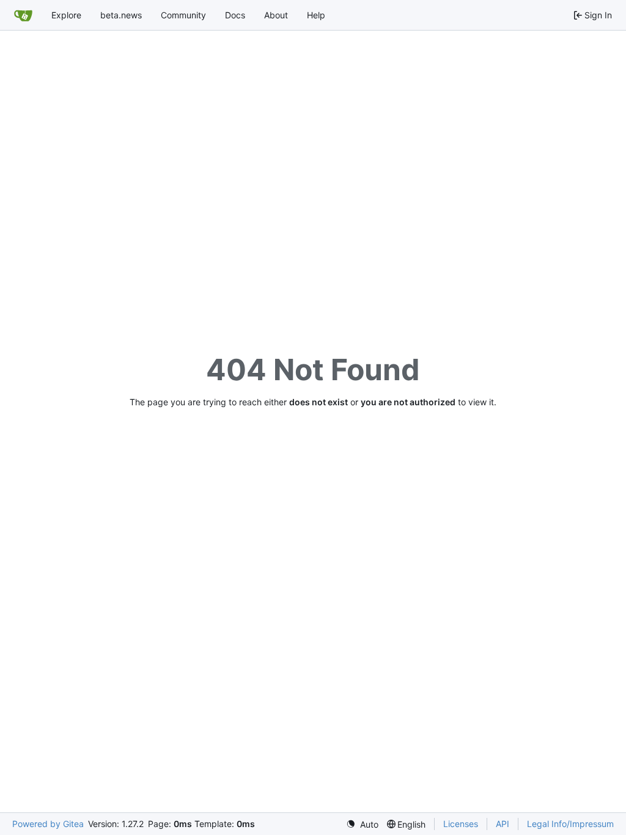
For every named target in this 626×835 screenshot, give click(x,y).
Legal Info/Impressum (570, 823)
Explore (66, 15)
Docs (235, 15)
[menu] (362, 824)
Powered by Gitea (48, 823)
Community (183, 15)
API (502, 823)
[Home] (23, 15)
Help (316, 15)
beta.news (121, 15)
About (276, 15)
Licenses (460, 823)
